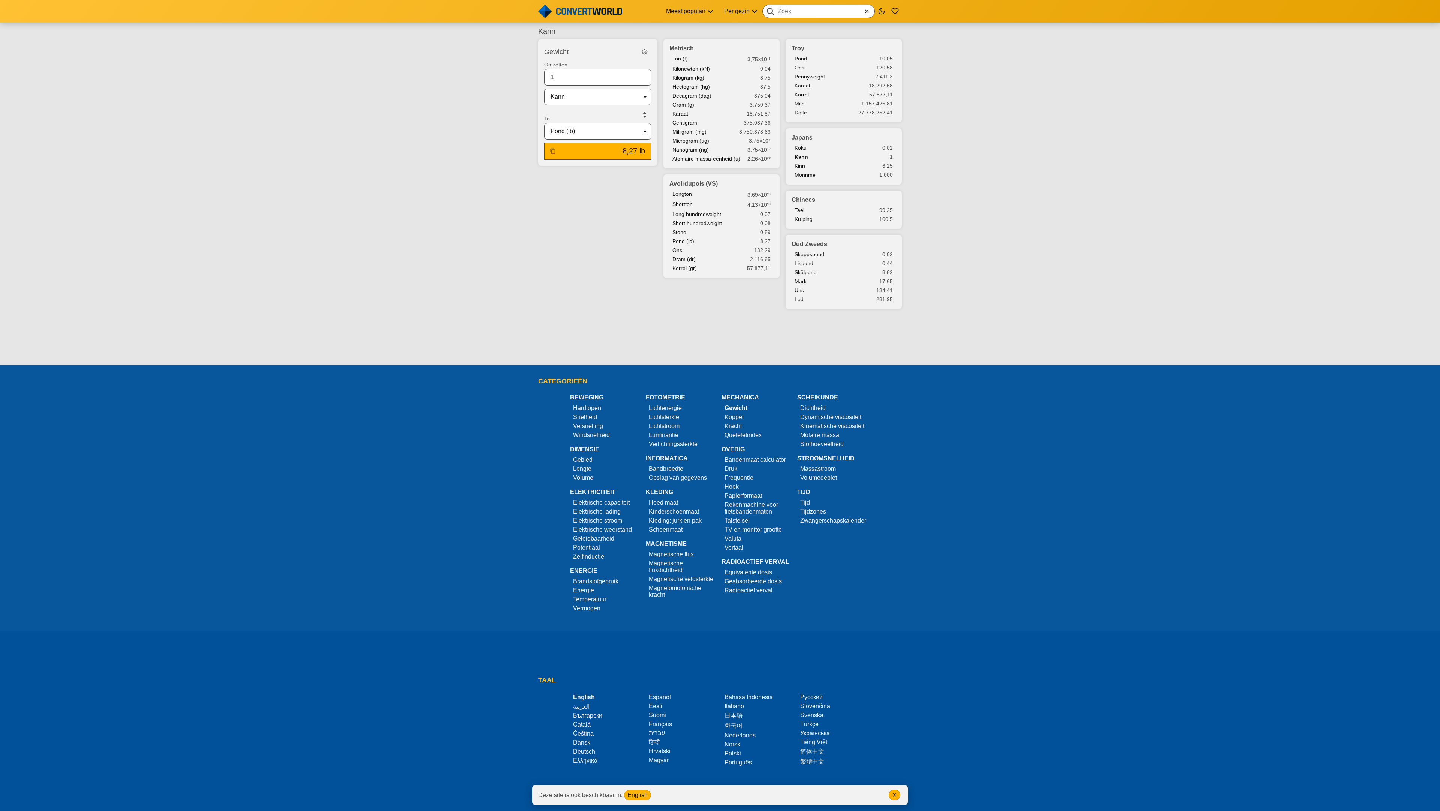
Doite (801, 113)
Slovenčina (815, 706)
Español (660, 697)
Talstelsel (737, 520)
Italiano (734, 706)
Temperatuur (589, 599)
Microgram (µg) (690, 141)
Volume (583, 478)
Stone (679, 232)
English (637, 795)
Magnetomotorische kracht (675, 591)
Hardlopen (587, 408)
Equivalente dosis (748, 572)
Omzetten (555, 65)
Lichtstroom (664, 426)
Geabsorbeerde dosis (753, 581)
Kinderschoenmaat (674, 511)
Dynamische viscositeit (830, 417)
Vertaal (733, 547)
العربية (581, 706)
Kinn (800, 166)
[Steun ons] (895, 11)
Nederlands (740, 735)
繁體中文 (812, 761)
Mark (801, 281)
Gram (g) (683, 105)
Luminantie (663, 435)
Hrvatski (659, 751)
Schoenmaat (665, 529)
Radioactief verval (748, 590)
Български (587, 715)
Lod (799, 299)
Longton (682, 194)
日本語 (733, 715)
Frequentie (738, 478)
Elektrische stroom (597, 520)
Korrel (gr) (684, 268)
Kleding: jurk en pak (675, 520)
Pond (801, 59)
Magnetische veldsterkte (681, 579)
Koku (801, 148)
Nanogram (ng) (690, 150)
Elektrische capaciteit (601, 502)
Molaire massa (819, 435)
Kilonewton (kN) (691, 69)
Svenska (812, 715)
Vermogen (586, 608)
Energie (583, 590)
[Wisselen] (644, 115)
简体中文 (812, 751)
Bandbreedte (666, 469)
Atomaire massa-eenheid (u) (706, 159)
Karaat (680, 114)
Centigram (684, 123)
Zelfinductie (588, 556)
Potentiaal (586, 547)
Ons (677, 250)
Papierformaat (743, 496)
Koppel (734, 417)
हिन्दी (654, 742)
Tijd (805, 502)
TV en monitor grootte (753, 529)
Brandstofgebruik (595, 581)
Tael (799, 210)
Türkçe (809, 724)
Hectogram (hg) (691, 87)
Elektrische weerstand (602, 529)
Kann (801, 157)
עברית (657, 733)
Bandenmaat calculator (755, 460)
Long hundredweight (696, 214)
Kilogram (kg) (688, 78)
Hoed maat (663, 502)
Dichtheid (813, 408)
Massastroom (818, 469)
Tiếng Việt (813, 742)
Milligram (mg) (689, 132)
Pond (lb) (683, 241)
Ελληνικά (585, 760)
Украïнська (815, 733)
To (547, 119)
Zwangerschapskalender (833, 520)
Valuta (732, 538)
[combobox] (818, 11)
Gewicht (735, 408)
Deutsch (584, 751)
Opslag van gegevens (678, 478)
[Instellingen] (644, 52)
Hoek (731, 487)
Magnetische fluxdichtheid (666, 566)
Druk (730, 469)
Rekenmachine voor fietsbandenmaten (751, 508)
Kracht (733, 426)
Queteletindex (743, 435)
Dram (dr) (684, 259)
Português (738, 762)
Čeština (583, 733)
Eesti (655, 706)
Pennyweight (810, 77)
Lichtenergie (665, 408)
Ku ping (804, 219)
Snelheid (585, 417)
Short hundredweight (697, 223)
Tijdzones (813, 511)
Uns (799, 290)
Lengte (582, 469)
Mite (800, 104)
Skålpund (806, 272)
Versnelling (588, 426)
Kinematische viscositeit (832, 426)
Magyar (659, 760)
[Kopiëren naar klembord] (553, 151)
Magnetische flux (671, 554)
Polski (732, 753)
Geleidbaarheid (593, 538)
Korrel (802, 95)
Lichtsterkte (664, 417)
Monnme (805, 175)
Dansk (581, 742)
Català (582, 724)
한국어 (733, 725)
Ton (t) (680, 59)
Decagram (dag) (691, 96)
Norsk (732, 744)
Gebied (582, 460)
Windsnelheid (591, 435)
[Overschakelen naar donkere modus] (881, 11)
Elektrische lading (597, 511)
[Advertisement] (720, 338)
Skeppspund (809, 254)
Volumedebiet (818, 478)
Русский (811, 697)
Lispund (804, 263)
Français (660, 724)
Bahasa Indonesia (748, 697)
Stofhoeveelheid (822, 444)
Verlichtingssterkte (673, 444)
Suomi (657, 715)
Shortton (682, 204)
